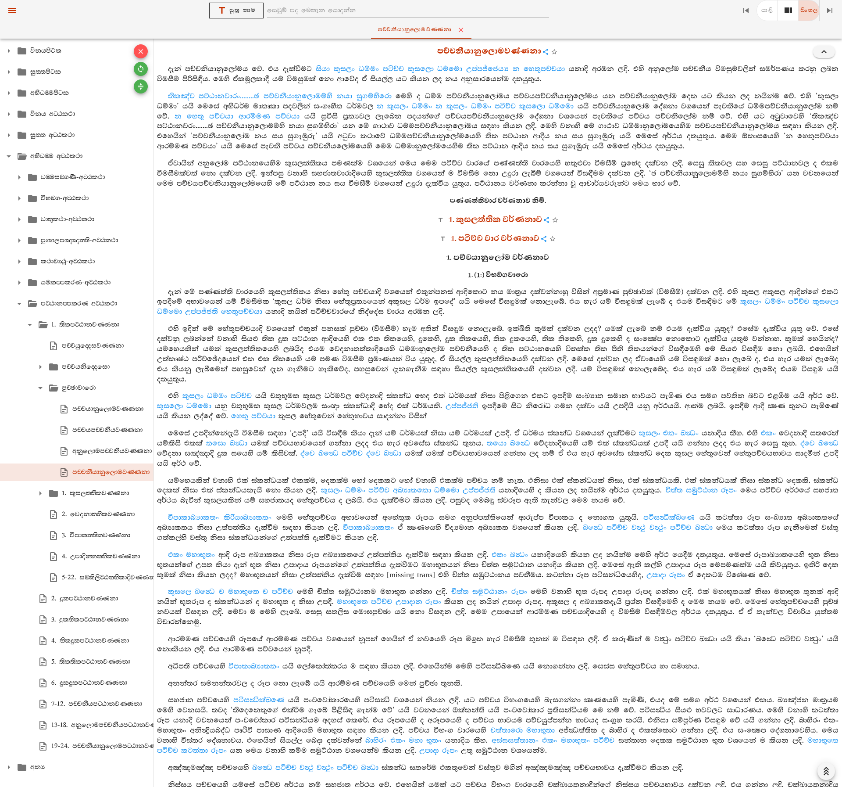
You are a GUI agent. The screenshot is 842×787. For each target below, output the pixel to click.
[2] (788, 10)
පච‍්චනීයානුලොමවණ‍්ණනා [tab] (415, 29)
